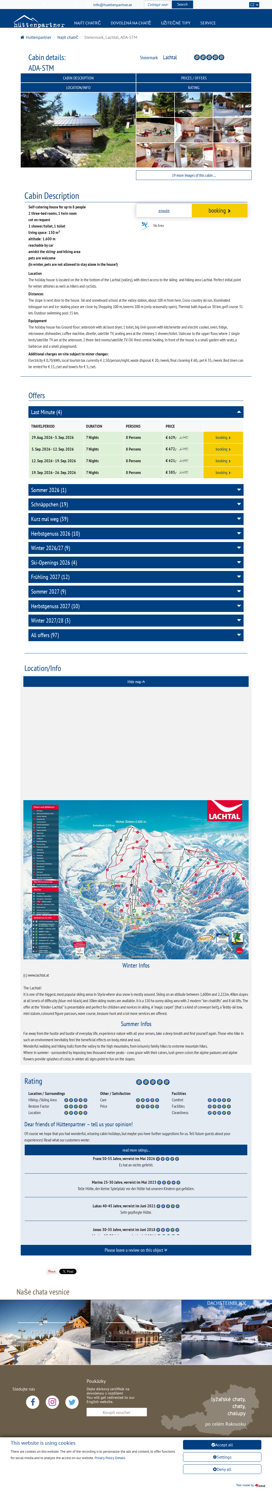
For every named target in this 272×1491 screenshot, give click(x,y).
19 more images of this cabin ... (194, 175)
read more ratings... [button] (136, 1150)
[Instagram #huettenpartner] (52, 1402)
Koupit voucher (116, 1412)
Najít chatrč (87, 23)
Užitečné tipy (175, 23)
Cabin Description (78, 78)
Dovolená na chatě (131, 23)
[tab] (136, 681)
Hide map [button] (135, 681)
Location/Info (78, 87)
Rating (193, 87)
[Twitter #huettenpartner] (72, 1402)
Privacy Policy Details (110, 1458)
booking (217, 210)
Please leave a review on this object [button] (134, 1250)
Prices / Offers (194, 78)
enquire (164, 210)
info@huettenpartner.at (112, 4)
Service (208, 23)
